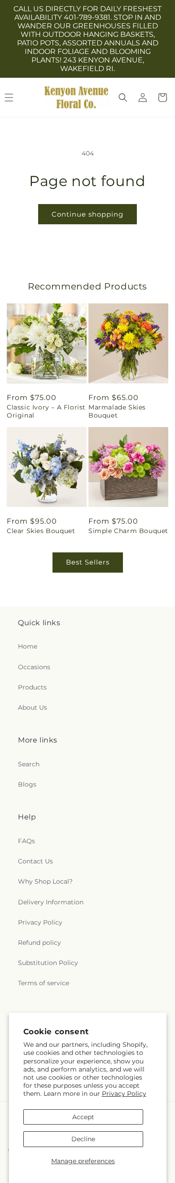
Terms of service (43, 983)
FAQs (26, 841)
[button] (123, 97)
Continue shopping (87, 214)
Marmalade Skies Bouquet (117, 411)
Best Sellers (87, 562)
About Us (32, 707)
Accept (83, 1117)
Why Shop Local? (45, 881)
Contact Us (35, 861)
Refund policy (39, 942)
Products (32, 687)
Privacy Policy (124, 1094)
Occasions (34, 667)
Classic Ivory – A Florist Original (46, 411)
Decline (83, 1139)
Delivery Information (50, 902)
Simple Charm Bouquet (128, 531)
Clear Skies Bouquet (41, 531)
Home (27, 646)
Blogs (27, 784)
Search (28, 764)
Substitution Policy (48, 963)
